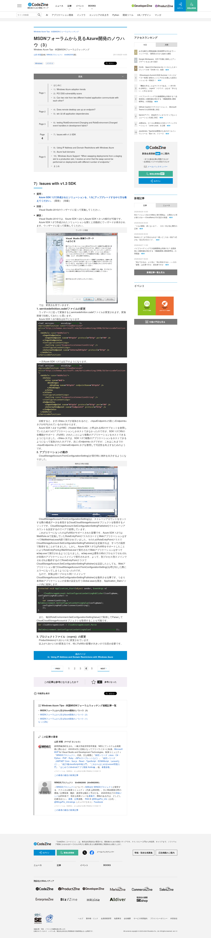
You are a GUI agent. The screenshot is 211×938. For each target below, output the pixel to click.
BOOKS (92, 5)
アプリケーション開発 (62, 14)
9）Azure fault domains (64, 151)
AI (47, 14)
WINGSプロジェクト (65, 755)
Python (115, 14)
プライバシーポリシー (159, 918)
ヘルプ (80, 918)
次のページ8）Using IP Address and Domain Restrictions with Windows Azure (80, 655)
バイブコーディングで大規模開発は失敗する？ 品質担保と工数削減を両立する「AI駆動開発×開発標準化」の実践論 (158, 99)
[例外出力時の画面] (82, 491)
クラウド (49, 63)
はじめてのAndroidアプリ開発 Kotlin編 (78, 767)
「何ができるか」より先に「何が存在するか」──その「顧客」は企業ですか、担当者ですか (155, 263)
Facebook (98, 801)
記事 (70, 5)
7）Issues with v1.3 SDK (65, 134)
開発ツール (128, 14)
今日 (145, 44)
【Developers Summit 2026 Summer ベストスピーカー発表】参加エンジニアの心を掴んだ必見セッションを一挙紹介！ (158, 77)
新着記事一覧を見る (156, 272)
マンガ (158, 14)
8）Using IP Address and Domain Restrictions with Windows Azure (84, 147)
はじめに (58, 85)
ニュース (59, 5)
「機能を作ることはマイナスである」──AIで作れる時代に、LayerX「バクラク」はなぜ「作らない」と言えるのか (158, 88)
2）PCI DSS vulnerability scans (68, 93)
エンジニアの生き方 (99, 14)
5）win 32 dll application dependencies (71, 113)
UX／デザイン (144, 14)
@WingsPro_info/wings (64, 801)
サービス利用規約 (140, 918)
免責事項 (117, 918)
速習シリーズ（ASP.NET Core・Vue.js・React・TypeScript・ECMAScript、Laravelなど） (87, 761)
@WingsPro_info (99, 798)
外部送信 (173, 918)
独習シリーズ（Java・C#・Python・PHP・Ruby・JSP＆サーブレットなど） (87, 756)
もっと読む (43, 721)
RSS (87, 798)
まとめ (57, 166)
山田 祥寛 (37, 54)
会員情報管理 (106, 918)
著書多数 (106, 767)
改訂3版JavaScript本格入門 (74, 764)
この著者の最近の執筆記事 (66, 775)
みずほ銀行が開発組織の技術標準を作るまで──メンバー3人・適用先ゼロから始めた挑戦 (157, 52)
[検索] (39, 15)
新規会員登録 (157, 173)
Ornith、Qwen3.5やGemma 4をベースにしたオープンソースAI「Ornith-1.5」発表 (158, 68)
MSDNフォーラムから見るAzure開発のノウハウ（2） (64, 714)
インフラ (81, 14)
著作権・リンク (92, 918)
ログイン (157, 181)
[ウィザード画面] (82, 267)
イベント (80, 5)
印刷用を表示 (44, 693)
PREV (57, 668)
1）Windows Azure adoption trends (70, 89)
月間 (166, 44)
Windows (38, 63)
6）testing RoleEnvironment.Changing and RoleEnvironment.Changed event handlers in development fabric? (85, 124)
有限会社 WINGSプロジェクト (99, 786)
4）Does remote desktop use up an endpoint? (74, 109)
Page (42, 92)
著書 (70, 798)
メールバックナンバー (157, 166)
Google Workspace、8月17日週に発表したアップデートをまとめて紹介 (157, 60)
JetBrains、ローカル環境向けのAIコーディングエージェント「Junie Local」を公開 (158, 124)
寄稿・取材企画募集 (143, 852)
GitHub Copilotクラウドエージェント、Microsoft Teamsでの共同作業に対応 (157, 108)
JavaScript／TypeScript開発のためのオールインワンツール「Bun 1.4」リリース (157, 132)
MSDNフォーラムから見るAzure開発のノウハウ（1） (64, 718)
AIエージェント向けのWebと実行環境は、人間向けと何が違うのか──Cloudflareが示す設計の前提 (155, 215)
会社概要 (127, 918)
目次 (80, 76)
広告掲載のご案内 (166, 852)
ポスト (111, 63)
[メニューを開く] (19, 5)
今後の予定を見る (157, 321)
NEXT (103, 668)
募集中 (92, 795)
